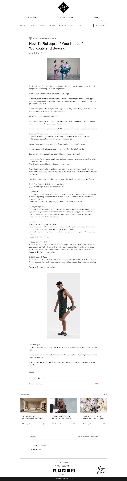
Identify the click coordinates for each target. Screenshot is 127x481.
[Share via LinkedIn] (39, 378)
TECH (71, 25)
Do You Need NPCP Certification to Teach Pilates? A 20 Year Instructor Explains (33, 417)
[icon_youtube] (55, 470)
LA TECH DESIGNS (68, 478)
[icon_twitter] (64, 470)
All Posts (23, 25)
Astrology (62, 25)
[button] (89, 25)
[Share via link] (44, 378)
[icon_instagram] (73, 470)
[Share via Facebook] (30, 378)
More (79, 25)
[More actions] (97, 38)
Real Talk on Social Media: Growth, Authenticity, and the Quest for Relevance (93, 417)
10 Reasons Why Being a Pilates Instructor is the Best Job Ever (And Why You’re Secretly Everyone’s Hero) (62, 417)
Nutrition (42, 25)
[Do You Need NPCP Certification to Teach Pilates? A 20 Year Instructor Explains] (33, 405)
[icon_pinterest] (68, 470)
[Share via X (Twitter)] (34, 378)
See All (105, 394)
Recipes (52, 25)
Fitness (32, 25)
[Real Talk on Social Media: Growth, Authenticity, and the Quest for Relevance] (93, 405)
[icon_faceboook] (59, 470)
